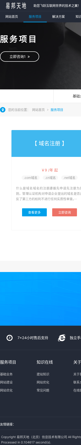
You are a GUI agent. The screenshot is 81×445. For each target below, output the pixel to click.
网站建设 (6, 382)
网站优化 (6, 390)
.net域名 (69, 177)
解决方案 (58, 16)
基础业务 (6, 374)
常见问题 (43, 390)
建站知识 (43, 374)
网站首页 (11, 16)
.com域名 (30, 177)
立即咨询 (64, 212)
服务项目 (35, 16)
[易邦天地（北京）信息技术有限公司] (15, 5)
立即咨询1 (18, 56)
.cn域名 (50, 177)
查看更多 (34, 212)
